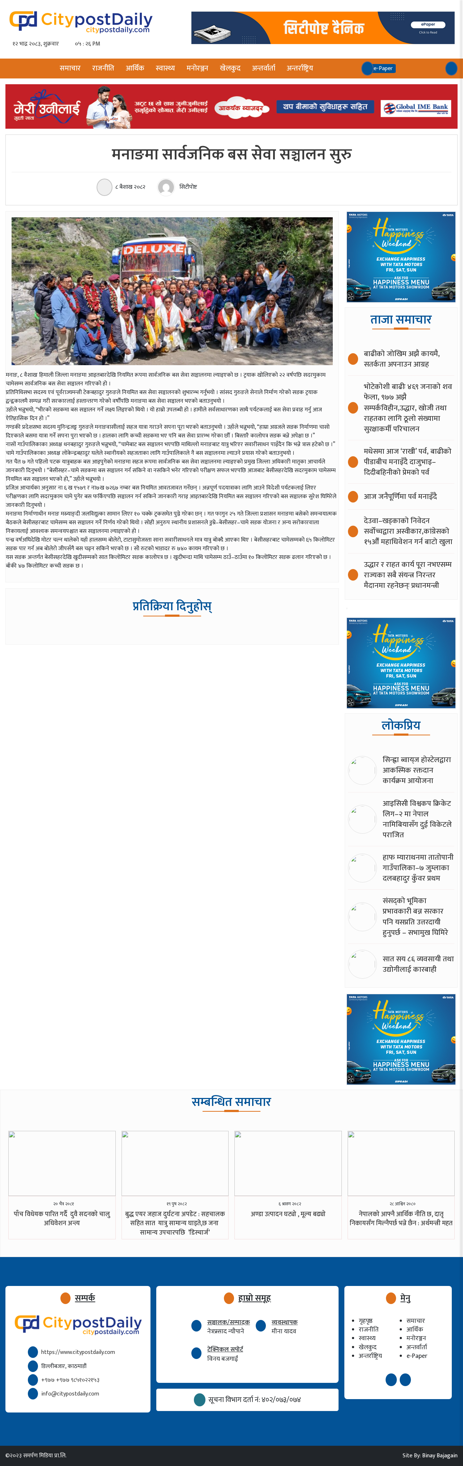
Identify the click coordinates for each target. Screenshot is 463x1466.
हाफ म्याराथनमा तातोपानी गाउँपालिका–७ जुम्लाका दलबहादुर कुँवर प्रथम (418, 868)
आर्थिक (135, 68)
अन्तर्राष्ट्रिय (300, 68)
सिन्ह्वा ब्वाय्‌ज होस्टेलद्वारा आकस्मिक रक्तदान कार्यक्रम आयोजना (417, 770)
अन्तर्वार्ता (263, 68)
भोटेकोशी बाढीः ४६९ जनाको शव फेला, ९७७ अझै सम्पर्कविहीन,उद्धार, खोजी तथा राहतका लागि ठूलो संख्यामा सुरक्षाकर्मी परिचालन (408, 407)
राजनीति (103, 68)
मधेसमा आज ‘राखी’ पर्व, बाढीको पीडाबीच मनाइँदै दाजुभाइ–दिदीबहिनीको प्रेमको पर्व (407, 462)
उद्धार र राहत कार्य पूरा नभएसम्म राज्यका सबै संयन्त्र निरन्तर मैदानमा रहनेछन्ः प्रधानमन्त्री (408, 575)
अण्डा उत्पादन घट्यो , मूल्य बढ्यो (288, 1214)
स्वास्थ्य (165, 68)
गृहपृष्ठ (366, 1321)
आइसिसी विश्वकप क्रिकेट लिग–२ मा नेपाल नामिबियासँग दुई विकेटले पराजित (417, 819)
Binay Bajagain (440, 1456)
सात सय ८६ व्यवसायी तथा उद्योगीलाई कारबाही (418, 964)
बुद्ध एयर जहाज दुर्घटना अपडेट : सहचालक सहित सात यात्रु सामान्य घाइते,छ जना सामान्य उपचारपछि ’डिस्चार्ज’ (175, 1223)
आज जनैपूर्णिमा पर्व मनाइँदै (400, 496)
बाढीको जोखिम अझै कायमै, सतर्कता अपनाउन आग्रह (402, 359)
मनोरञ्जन (197, 68)
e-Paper (417, 1356)
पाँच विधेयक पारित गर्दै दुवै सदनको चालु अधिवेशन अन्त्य (62, 1219)
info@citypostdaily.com (70, 1394)
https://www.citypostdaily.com (78, 1352)
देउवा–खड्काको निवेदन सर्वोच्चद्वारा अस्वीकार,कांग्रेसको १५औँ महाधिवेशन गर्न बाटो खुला (408, 531)
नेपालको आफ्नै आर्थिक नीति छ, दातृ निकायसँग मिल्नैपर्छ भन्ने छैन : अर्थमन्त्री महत (401, 1219)
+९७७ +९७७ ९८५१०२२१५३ (70, 1380)
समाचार (70, 68)
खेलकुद (230, 68)
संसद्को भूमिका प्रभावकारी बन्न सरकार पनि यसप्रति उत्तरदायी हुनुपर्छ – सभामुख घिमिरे (415, 916)
